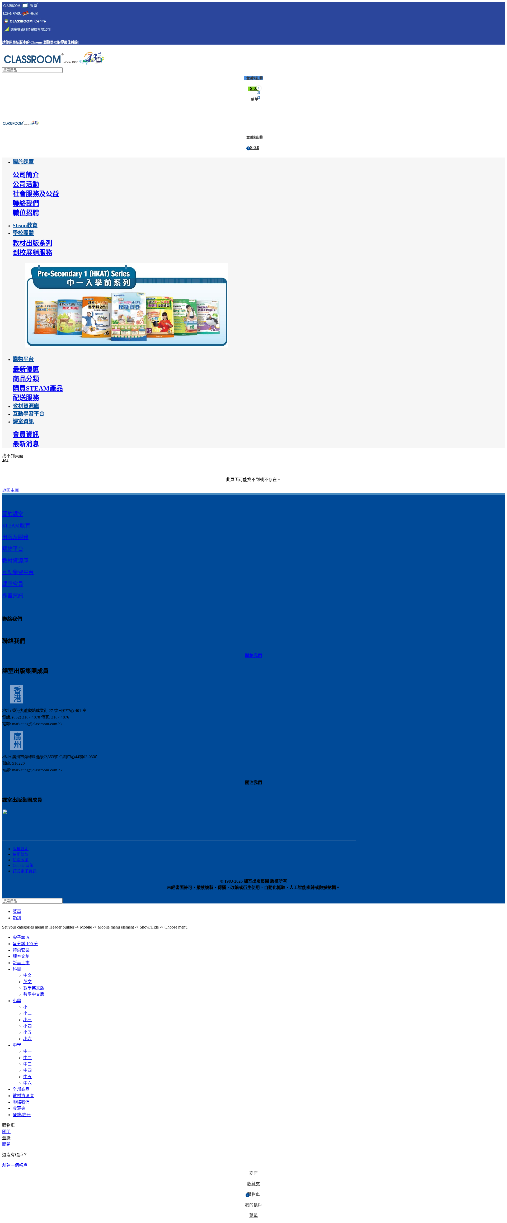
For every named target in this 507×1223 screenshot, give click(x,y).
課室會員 (12, 584)
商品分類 (26, 378)
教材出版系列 (32, 243)
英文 (27, 981)
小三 (27, 1019)
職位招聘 (26, 212)
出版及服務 (15, 537)
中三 (27, 1064)
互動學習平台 (18, 572)
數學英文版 (33, 988)
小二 (27, 1013)
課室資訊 (12, 595)
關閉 (6, 1131)
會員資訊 (26, 434)
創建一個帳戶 (14, 1165)
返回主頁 (10, 490)
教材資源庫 (15, 561)
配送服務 (26, 397)
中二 (27, 1057)
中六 (27, 1083)
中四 (27, 1070)
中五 (27, 1076)
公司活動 (26, 184)
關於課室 (12, 514)
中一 (27, 1051)
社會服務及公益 (36, 193)
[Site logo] (53, 65)
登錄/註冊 (22, 1114)
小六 (27, 1038)
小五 (27, 1032)
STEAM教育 (16, 526)
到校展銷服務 (32, 252)
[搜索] (499, 70)
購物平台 (12, 549)
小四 (27, 1026)
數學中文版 (33, 994)
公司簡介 (26, 174)
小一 (27, 1007)
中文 (27, 975)
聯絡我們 (26, 203)
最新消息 (26, 444)
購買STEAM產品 (38, 388)
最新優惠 (26, 369)
